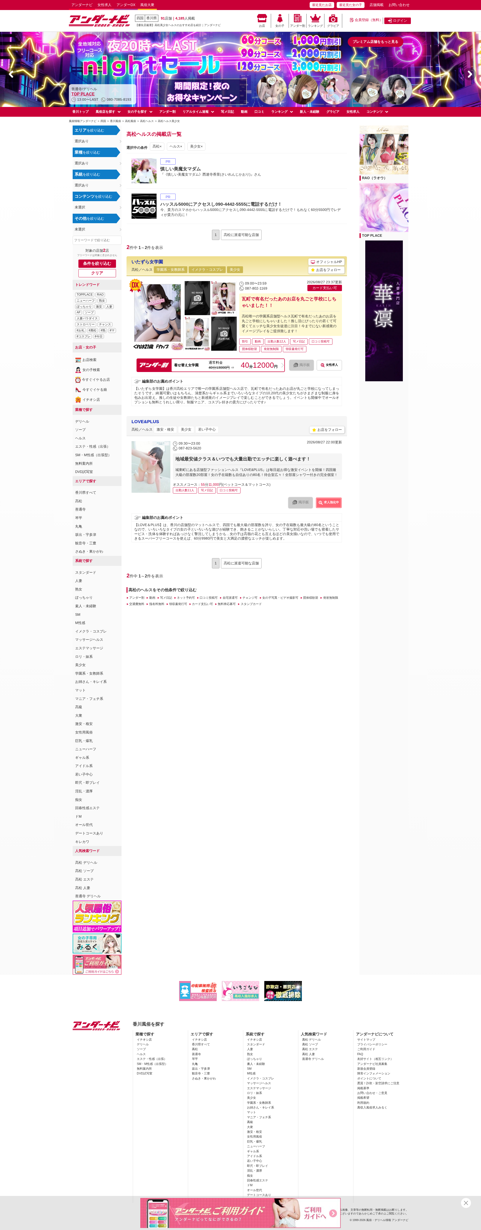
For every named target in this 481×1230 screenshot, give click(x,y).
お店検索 (89, 360)
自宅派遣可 (230, 597)
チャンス (105, 324)
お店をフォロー (328, 270)
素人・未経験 (85, 606)
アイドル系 (84, 766)
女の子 (279, 26)
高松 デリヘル (86, 862)
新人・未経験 (309, 111)
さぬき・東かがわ (89, 551)
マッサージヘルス (89, 640)
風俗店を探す (105, 111)
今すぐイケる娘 (94, 390)
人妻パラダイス (87, 318)
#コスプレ (83, 336)
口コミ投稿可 (209, 597)
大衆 (78, 715)
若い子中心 (84, 774)
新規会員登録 (366, 1068)
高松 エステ (84, 879)
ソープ (89, 312)
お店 (262, 26)
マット (80, 690)
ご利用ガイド (366, 1049)
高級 (78, 707)
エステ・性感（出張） (92, 446)
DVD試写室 (84, 472)
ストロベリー (86, 324)
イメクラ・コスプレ (91, 631)
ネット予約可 (186, 597)
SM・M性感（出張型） (93, 455)
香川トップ (80, 111)
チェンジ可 (250, 597)
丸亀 (78, 526)
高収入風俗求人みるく (372, 1107)
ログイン (400, 21)
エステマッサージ (89, 648)
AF (78, 312)
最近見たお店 (322, 5)
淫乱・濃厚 (84, 791)
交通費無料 (136, 604)
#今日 (98, 336)
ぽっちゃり (84, 306)
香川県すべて (85, 492)
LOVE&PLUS (145, 421)
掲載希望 (363, 1097)
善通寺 (80, 509)
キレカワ (82, 842)
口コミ (259, 111)
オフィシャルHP (329, 262)
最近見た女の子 (350, 5)
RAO (100, 294)
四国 (140, 18)
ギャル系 (82, 758)
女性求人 (104, 5)
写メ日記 (227, 111)
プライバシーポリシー (372, 1044)
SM (77, 614)
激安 (99, 306)
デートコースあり (89, 833)
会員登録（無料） (369, 20)
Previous (11, 74)
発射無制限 (330, 597)
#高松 (92, 330)
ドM (78, 816)
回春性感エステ (87, 808)
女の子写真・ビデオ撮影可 (280, 597)
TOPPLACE (85, 294)
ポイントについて (369, 1078)
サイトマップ (366, 1039)
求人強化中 (331, 502)
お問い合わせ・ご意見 (372, 1093)
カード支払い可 (202, 604)
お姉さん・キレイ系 (91, 682)
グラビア (333, 26)
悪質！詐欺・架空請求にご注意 (378, 1083)
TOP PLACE (372, 235)
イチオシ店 (91, 400)
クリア (97, 273)
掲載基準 (363, 1088)
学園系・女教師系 (89, 673)
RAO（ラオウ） (85, 94)
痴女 (78, 800)
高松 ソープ (84, 871)
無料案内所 (84, 463)
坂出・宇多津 (85, 535)
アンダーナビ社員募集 (372, 1064)
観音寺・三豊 (85, 543)
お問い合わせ (399, 5)
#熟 (103, 330)
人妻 (109, 306)
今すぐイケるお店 (96, 380)
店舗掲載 (377, 5)
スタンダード (85, 572)
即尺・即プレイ (87, 783)
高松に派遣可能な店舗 (241, 235)
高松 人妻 (82, 888)
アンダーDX (125, 5)
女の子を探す (137, 111)
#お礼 (80, 330)
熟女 (102, 300)
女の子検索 (91, 370)
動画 (244, 111)
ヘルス (80, 438)
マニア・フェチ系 (89, 699)
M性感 (80, 623)
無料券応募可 (227, 604)
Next (469, 74)
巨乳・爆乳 (84, 741)
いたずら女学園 (147, 261)
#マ (112, 330)
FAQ (360, 1054)
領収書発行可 (178, 604)
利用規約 (363, 1102)
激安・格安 (84, 724)
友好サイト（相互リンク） (375, 1059)
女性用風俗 (84, 732)
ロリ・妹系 (84, 657)
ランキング (315, 26)
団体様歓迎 (310, 597)
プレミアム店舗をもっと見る (375, 42)
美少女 (80, 665)
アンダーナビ (81, 5)
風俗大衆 (147, 5)
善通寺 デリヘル (88, 896)
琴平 (78, 518)
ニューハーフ (86, 300)
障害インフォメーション (373, 1073)
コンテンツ (375, 111)
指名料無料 (156, 604)
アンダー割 (297, 26)
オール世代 (84, 825)
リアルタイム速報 (196, 111)
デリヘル (82, 421)
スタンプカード (251, 604)
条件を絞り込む (97, 263)
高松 (78, 501)
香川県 (151, 18)
